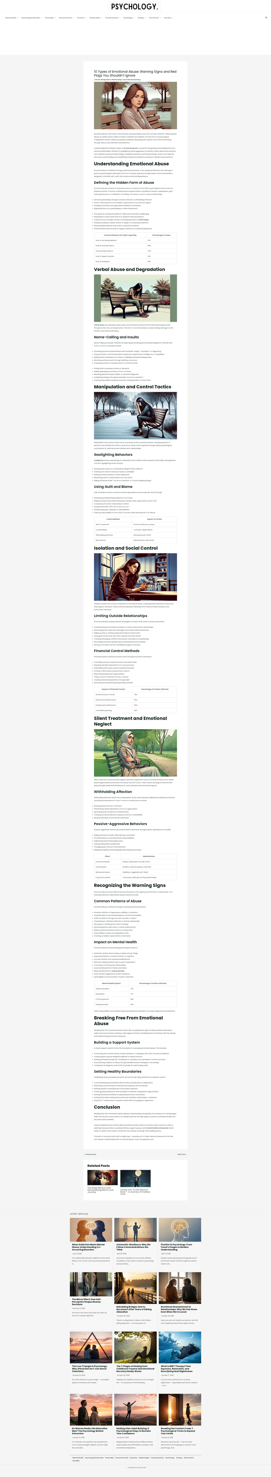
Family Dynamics (157, 1458)
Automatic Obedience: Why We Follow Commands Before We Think (133, 1247)
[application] (17, 17)
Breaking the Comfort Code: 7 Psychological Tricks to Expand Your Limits (178, 1431)
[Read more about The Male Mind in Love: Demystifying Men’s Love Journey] (102, 1177)
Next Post (182, 1154)
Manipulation (106, 79)
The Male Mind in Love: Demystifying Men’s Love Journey (100, 1190)
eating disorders (118, 971)
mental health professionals (157, 1128)
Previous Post (90, 1154)
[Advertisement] (135, 39)
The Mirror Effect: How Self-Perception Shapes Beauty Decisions (86, 1302)
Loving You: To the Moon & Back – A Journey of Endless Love (135, 1191)
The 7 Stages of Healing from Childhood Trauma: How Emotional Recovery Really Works (135, 1369)
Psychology (169, 1458)
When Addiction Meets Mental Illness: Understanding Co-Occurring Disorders (88, 1247)
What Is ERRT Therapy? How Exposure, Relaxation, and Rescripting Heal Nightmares (176, 1369)
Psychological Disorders (94, 1458)
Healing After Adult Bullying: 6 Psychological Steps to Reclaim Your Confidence (133, 1431)
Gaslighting (98, 460)
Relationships (117, 79)
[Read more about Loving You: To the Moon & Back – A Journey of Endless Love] (135, 1178)
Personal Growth (121, 1458)
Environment (189, 1458)
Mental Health (78, 1458)
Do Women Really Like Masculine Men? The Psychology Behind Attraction (89, 1431)
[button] (266, 17)
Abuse (97, 79)
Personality (109, 1458)
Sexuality (76, 1461)
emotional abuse (130, 148)
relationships (144, 220)
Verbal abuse (99, 325)
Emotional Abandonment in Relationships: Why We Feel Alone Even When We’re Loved (179, 1309)
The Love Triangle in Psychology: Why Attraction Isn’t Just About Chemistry (89, 1369)
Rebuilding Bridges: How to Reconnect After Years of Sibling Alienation (134, 1309)
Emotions (133, 1458)
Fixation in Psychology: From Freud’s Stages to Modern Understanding (176, 1247)
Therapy (179, 1458)
